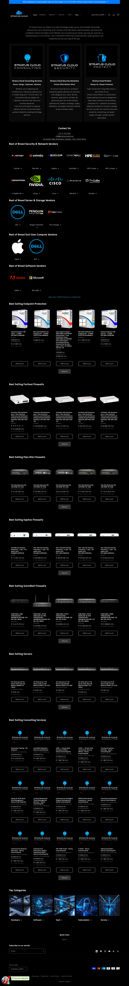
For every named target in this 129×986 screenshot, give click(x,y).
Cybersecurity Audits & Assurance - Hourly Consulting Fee (19, 850)
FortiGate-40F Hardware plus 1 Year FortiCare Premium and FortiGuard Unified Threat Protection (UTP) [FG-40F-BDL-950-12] (41, 417)
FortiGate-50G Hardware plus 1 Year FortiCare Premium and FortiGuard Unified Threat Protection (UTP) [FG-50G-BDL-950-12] (64, 417)
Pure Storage (54, 225)
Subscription (83, 920)
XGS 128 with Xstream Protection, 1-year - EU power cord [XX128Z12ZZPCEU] (86, 550)
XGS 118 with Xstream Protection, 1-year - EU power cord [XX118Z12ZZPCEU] (63, 550)
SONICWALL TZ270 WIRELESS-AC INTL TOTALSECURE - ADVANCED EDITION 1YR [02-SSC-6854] (41, 617)
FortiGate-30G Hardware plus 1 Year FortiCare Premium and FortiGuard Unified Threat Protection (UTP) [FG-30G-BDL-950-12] (19, 417)
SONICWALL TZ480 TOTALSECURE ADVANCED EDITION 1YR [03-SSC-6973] (109, 616)
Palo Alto (35, 168)
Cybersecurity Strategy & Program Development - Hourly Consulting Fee (64, 800)
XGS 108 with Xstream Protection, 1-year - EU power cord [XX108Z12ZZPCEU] (41, 550)
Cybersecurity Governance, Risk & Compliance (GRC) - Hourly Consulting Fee (40, 851)
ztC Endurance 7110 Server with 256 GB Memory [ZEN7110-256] (64, 683)
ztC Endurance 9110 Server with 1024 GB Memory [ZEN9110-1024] (18, 684)
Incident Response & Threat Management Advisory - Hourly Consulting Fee (40, 801)
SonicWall (72, 168)
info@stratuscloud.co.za (64, 136)
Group (28, 976)
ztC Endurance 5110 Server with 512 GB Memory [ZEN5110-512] (109, 683)
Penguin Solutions (36, 225)
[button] (43, 15)
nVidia (35, 193)
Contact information (66, 976)
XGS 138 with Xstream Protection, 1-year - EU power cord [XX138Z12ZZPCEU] (108, 550)
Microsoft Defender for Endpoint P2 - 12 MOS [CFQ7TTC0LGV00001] (86, 333)
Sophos (54, 168)
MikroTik (73, 193)
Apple (17, 259)
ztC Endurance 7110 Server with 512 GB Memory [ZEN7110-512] (41, 683)
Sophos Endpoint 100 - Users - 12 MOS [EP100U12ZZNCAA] (19, 333)
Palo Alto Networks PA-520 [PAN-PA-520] (41, 486)
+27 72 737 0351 (64, 133)
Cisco (54, 193)
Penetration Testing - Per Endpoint (19, 749)
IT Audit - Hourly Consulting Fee (83, 849)
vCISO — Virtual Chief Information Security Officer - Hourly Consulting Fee (85, 750)
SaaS (58, 920)
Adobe (17, 290)
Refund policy (44, 976)
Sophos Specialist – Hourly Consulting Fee (108, 849)
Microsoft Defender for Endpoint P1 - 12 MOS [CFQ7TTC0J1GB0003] (41, 333)
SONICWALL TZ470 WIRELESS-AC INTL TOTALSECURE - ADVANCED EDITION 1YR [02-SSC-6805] (86, 617)
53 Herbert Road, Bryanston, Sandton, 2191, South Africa (64, 139)
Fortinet (17, 168)
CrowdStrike (16, 193)
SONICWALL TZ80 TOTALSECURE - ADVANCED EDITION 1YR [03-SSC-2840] (19, 616)
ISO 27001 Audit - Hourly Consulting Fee (64, 849)
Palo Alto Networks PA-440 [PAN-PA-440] (19, 486)
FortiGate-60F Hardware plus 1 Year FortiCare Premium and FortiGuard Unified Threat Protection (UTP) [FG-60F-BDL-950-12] (86, 417)
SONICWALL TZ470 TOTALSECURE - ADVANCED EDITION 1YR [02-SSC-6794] (64, 616)
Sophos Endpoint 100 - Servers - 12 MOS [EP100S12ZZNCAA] (108, 333)
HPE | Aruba (91, 168)
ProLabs (91, 193)
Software (37, 920)
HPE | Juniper (110, 168)
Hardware (15, 920)
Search (64, 939)
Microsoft (35, 290)
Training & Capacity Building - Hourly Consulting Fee (107, 750)
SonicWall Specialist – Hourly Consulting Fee (41, 749)
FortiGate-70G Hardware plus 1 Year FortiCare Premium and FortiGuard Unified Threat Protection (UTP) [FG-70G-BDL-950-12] (109, 417)
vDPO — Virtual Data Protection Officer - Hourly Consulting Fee (63, 750)
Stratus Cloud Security (19, 976)
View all (64, 371)
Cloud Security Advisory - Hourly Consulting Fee (109, 799)
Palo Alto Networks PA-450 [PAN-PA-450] (86, 486)
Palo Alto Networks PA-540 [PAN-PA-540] (63, 486)
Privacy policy (35, 976)
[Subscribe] (43, 951)
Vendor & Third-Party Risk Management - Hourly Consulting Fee (18, 800)
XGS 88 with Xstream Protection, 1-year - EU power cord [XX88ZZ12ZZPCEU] (19, 550)
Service (104, 920)
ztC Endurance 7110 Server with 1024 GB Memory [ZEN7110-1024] (85, 684)
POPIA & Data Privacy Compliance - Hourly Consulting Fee (85, 800)
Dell (16, 225)
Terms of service (54, 976)
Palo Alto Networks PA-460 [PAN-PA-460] (108, 486)
